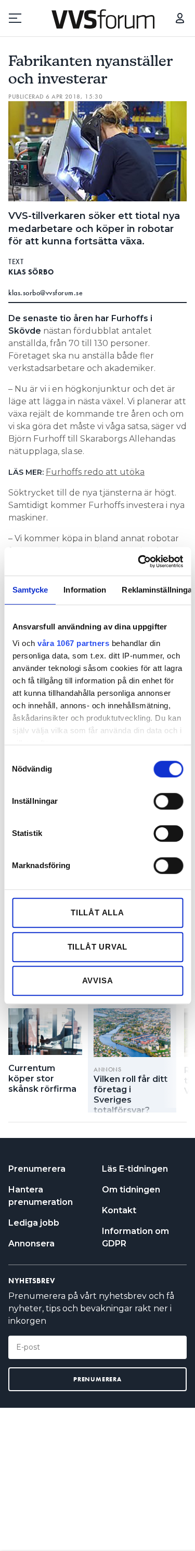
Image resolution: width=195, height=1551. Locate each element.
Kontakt (119, 1210)
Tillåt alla (97, 912)
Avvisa (97, 980)
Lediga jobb (33, 1223)
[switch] (168, 801)
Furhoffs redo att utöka (95, 472)
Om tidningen (131, 1190)
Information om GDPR (135, 1237)
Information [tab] (84, 589)
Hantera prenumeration (40, 1196)
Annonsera (31, 1243)
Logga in (180, 18)
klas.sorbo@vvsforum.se (45, 292)
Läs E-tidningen (135, 1169)
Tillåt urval (98, 946)
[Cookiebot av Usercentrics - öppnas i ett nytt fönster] (139, 561)
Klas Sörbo (31, 272)
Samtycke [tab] (30, 589)
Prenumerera (37, 1169)
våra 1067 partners (73, 643)
